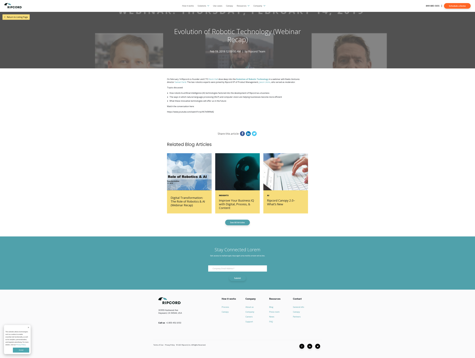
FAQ (271, 321)
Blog (271, 307)
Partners (297, 316)
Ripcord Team (256, 51)
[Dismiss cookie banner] (28, 327)
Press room (274, 312)
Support (249, 321)
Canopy (225, 312)
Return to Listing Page (17, 17)
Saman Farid (180, 82)
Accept (21, 350)
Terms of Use (158, 345)
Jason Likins (264, 82)
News (271, 316)
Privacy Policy (20, 345)
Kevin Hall (213, 79)
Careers (249, 316)
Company (249, 312)
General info (298, 307)
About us (249, 307)
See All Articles (237, 222)
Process (225, 307)
